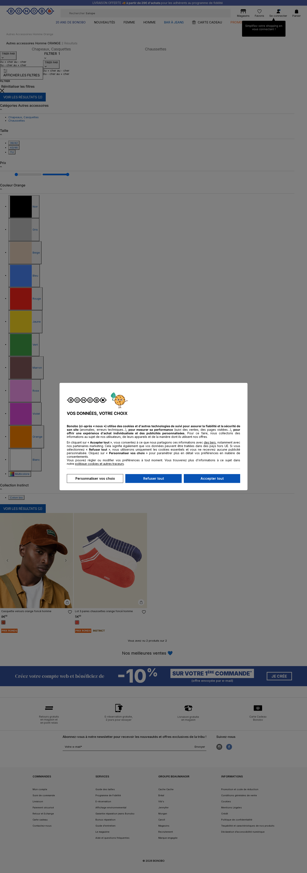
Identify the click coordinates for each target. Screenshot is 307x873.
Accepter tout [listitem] (212, 478)
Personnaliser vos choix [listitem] (95, 478)
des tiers (210, 442)
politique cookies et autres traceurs (99, 463)
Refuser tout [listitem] (153, 478)
